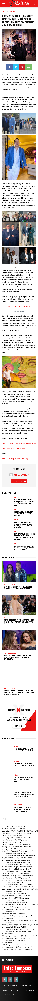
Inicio (4, 11)
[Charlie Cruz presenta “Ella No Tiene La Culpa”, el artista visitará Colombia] (7, 547)
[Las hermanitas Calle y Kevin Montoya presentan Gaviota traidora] (7, 513)
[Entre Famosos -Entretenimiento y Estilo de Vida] (19, 3)
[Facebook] (9, 67)
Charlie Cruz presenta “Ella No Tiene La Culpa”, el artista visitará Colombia (24, 548)
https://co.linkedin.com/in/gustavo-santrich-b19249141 (19, 443)
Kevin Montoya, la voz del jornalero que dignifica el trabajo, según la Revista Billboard (23, 525)
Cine (5, 618)
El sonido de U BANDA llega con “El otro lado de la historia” (24, 750)
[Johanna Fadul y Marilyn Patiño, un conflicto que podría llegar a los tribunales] (19, 640)
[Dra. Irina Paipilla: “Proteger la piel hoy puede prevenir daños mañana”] (19, 571)
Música (16, 497)
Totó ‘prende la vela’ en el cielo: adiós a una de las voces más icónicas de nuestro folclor (25, 502)
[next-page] (6, 819)
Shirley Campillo (21, 474)
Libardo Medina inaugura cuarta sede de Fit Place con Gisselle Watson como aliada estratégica (19, 692)
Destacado (13, 11)
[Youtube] (25, 481)
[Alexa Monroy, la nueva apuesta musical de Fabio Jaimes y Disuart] (7, 778)
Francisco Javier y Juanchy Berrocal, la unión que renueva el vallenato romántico (24, 794)
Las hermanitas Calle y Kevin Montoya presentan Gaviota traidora (24, 514)
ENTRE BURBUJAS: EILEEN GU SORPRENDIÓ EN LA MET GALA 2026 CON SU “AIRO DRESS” (19, 622)
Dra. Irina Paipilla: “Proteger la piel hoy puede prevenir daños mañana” (18, 587)
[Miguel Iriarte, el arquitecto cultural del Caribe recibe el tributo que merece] (7, 808)
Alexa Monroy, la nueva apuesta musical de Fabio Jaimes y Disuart (24, 779)
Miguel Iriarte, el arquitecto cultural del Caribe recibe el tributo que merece (23, 809)
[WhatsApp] (28, 67)
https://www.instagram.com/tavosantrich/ (15, 448)
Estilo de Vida (9, 584)
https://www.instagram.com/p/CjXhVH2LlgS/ (15, 459)
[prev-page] (3, 819)
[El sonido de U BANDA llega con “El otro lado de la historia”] (7, 748)
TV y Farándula (10, 653)
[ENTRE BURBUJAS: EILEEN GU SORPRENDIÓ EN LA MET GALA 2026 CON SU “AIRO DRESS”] (19, 605)
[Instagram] (17, 481)
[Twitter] (16, 67)
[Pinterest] (22, 67)
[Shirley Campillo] (11, 475)
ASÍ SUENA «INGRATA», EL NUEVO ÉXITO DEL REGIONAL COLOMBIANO (24, 765)
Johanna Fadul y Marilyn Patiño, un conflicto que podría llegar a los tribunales (17, 657)
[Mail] (16, 979)
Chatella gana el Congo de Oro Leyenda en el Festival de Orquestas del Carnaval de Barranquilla (25, 536)
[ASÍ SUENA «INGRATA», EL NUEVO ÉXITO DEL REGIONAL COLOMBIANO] (7, 763)
